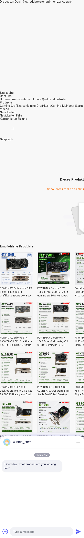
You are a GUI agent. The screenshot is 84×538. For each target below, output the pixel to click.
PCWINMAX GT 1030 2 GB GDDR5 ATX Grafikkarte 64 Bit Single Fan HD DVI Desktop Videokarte (53, 391)
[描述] (12, 128)
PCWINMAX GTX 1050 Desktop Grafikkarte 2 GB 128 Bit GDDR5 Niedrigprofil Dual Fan (16, 391)
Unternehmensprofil (13, 99)
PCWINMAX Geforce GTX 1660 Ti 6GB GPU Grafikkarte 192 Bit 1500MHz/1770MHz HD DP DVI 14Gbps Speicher (16, 341)
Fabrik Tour (34, 99)
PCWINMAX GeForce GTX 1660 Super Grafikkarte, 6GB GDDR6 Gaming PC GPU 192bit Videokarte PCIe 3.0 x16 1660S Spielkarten (52, 341)
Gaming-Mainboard (63, 105)
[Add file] (5, 531)
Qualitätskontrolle (54, 99)
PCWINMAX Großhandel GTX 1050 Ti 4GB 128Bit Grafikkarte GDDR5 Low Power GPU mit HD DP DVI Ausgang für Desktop (16, 292)
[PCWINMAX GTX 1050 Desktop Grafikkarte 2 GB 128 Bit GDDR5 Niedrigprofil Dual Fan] (16, 382)
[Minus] (78, 442)
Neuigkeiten (7, 115)
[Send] (78, 531)
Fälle (19, 115)
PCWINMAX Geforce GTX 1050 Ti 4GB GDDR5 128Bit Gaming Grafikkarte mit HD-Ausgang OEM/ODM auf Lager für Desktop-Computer (52, 292)
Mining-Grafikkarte (39, 105)
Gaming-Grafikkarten (13, 105)
